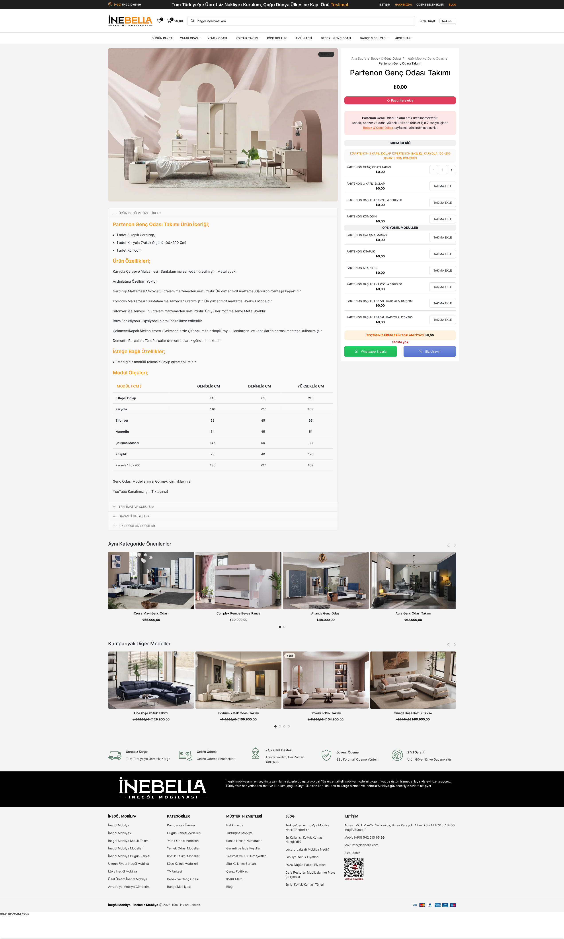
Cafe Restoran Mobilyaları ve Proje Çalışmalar (310, 875)
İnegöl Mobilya (118, 825)
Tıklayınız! (159, 491)
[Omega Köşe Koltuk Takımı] (413, 680)
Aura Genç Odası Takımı (413, 613)
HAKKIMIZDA (403, 4)
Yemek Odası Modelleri (183, 848)
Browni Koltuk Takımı (326, 713)
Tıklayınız (182, 481)
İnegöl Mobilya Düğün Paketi (129, 856)
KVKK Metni (234, 879)
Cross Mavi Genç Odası (151, 613)
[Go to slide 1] (280, 627)
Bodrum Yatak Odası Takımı (238, 713)
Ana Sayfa (358, 58)
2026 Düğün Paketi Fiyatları (305, 865)
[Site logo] (130, 20)
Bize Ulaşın (352, 853)
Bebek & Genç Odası (386, 58)
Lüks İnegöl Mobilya (122, 871)
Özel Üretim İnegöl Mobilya (127, 879)
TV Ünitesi (174, 871)
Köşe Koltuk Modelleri (182, 863)
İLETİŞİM (384, 4)
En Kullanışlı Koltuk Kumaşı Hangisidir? (304, 839)
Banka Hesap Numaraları (244, 841)
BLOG (452, 4)
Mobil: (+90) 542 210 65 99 (364, 837)
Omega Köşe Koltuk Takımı (413, 713)
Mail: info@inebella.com (361, 845)
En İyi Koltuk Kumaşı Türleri (304, 884)
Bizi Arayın (432, 351)
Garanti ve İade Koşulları (243, 848)
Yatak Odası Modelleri (183, 841)
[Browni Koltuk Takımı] (326, 680)
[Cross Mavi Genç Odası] (151, 580)
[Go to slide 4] (289, 726)
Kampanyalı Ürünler (181, 825)
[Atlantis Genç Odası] (326, 580)
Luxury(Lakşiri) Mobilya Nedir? (307, 849)
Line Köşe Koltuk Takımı (151, 713)
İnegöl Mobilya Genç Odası (425, 58)
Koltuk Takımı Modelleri (183, 856)
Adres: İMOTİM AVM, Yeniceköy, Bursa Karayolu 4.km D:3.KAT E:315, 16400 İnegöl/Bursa (399, 827)
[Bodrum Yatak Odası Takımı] (238, 680)
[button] (448, 545)
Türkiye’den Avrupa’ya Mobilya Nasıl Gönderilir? (307, 827)
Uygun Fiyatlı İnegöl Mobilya (128, 863)
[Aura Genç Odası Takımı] (413, 580)
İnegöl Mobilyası (119, 833)
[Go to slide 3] (284, 726)
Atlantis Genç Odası (325, 613)
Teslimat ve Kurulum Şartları (246, 856)
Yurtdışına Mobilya (239, 833)
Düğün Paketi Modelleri (184, 833)
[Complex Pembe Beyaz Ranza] (238, 580)
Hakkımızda (234, 825)
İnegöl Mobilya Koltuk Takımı (128, 841)
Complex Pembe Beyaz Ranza (238, 613)
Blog (229, 886)
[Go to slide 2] (284, 627)
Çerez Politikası (237, 871)
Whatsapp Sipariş (373, 351)
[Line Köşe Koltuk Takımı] (151, 680)
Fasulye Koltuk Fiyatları (301, 857)
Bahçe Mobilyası (179, 886)
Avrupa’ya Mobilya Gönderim (129, 886)
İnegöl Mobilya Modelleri (125, 848)
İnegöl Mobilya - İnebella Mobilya (133, 905)
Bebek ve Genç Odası (183, 879)
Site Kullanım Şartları (241, 863)
